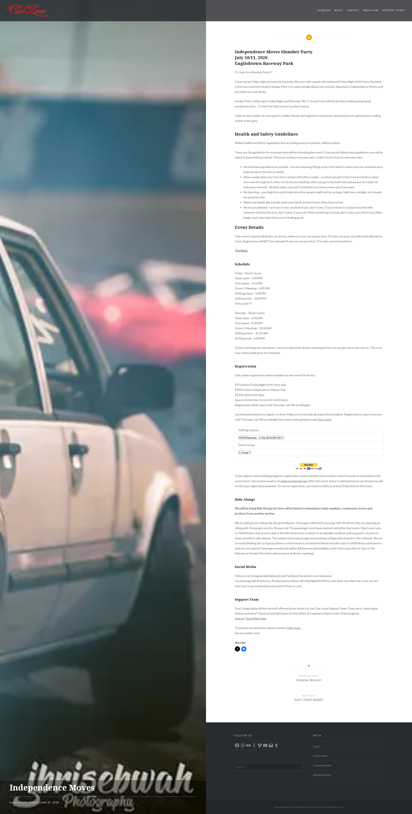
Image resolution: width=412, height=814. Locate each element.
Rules (338, 10)
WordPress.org (322, 774)
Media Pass (371, 10)
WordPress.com (335, 807)
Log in (316, 746)
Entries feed (320, 755)
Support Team (393, 10)
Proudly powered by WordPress (291, 807)
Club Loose (28, 802)
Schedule (324, 10)
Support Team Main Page (250, 618)
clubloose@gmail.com (293, 481)
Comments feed (322, 765)
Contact (352, 10)
